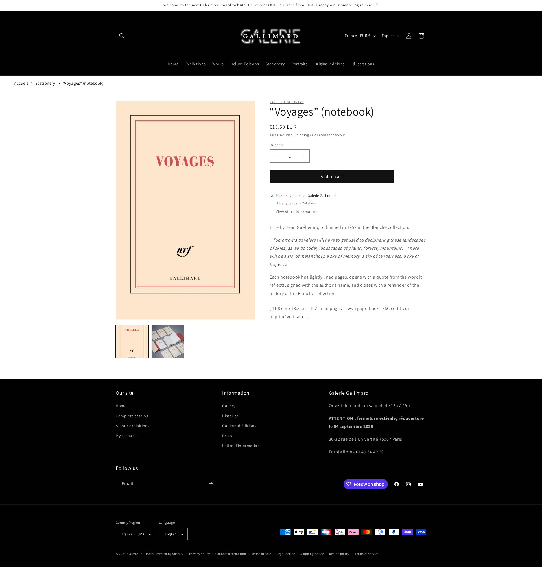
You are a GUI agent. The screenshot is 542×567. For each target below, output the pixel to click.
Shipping (302, 135)
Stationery (45, 83)
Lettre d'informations (242, 445)
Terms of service (367, 554)
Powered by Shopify (168, 554)
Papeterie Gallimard (287, 102)
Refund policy (339, 554)
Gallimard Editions (239, 425)
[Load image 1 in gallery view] (132, 341)
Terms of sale (261, 554)
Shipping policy (312, 554)
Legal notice (286, 554)
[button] (122, 36)
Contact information (230, 554)
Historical (231, 415)
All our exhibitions (132, 425)
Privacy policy (199, 554)
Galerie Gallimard (140, 554)
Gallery (228, 406)
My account (126, 435)
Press (227, 435)
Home (121, 406)
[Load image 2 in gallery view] (167, 341)
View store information (297, 211)
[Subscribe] (211, 483)
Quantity (277, 144)
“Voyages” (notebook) (83, 83)
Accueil (21, 83)
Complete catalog (132, 415)
